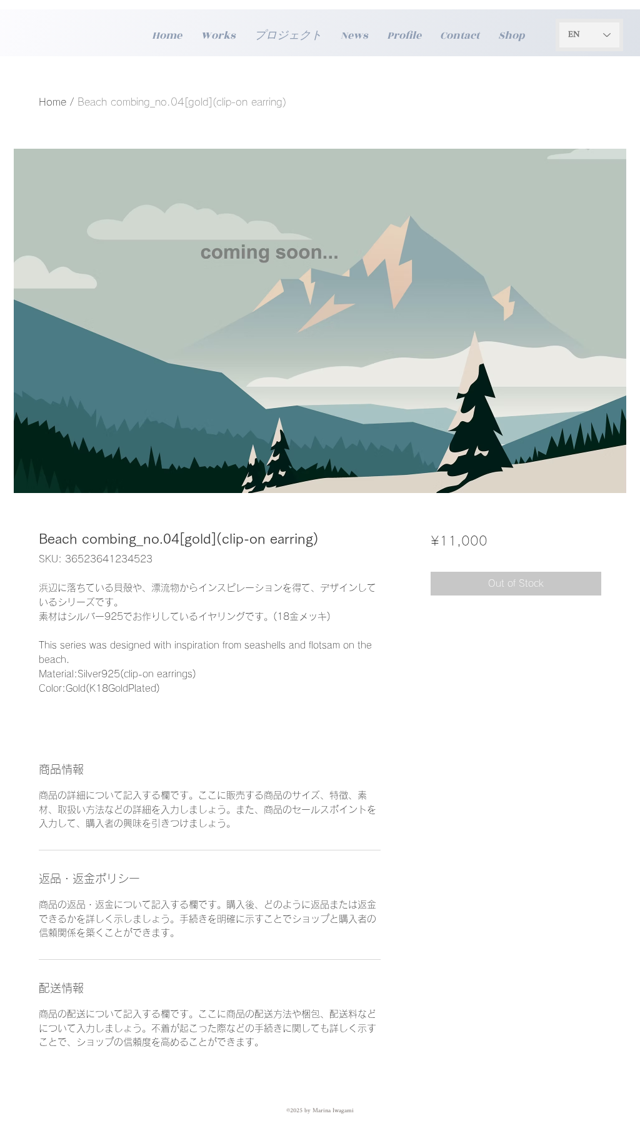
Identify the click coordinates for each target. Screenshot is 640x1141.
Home (52, 102)
